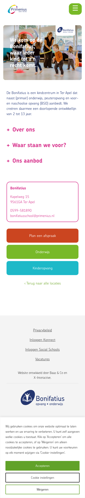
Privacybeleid (42, 330)
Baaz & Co (56, 373)
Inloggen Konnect (42, 339)
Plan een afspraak (42, 235)
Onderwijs (43, 251)
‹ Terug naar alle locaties (42, 283)
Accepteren (42, 466)
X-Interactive (42, 377)
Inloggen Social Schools (42, 349)
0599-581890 (21, 210)
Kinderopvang (43, 268)
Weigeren (42, 489)
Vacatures (42, 359)
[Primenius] (17, 9)
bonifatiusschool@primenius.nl (32, 215)
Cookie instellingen (42, 477)
